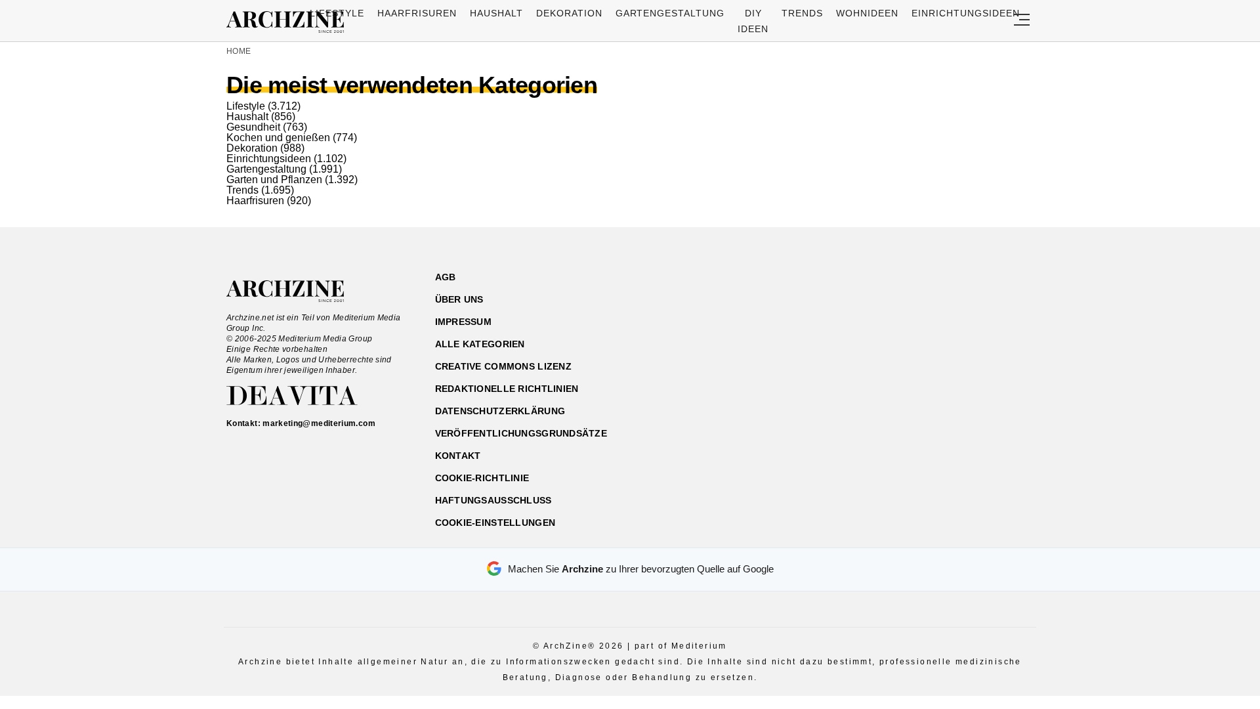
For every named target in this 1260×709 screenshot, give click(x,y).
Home (238, 51)
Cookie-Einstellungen (495, 522)
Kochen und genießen (278, 137)
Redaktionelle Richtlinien (507, 388)
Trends (802, 13)
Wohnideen (867, 13)
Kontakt (458, 455)
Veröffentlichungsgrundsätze (521, 433)
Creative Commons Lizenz (503, 366)
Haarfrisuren (417, 13)
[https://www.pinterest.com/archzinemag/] (942, 339)
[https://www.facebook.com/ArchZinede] (896, 339)
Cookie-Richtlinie (482, 478)
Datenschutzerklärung (500, 411)
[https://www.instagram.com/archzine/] (919, 339)
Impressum (463, 321)
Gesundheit (253, 127)
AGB (445, 277)
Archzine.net (297, 291)
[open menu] (1022, 20)
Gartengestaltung (670, 13)
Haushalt (496, 13)
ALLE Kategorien (480, 344)
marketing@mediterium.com (318, 423)
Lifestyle (337, 13)
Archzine (289, 22)
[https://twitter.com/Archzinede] (988, 339)
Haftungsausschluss (493, 500)
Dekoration (569, 13)
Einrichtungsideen (966, 13)
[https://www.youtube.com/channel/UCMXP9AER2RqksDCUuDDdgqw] (965, 339)
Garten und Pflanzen (274, 179)
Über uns (459, 299)
